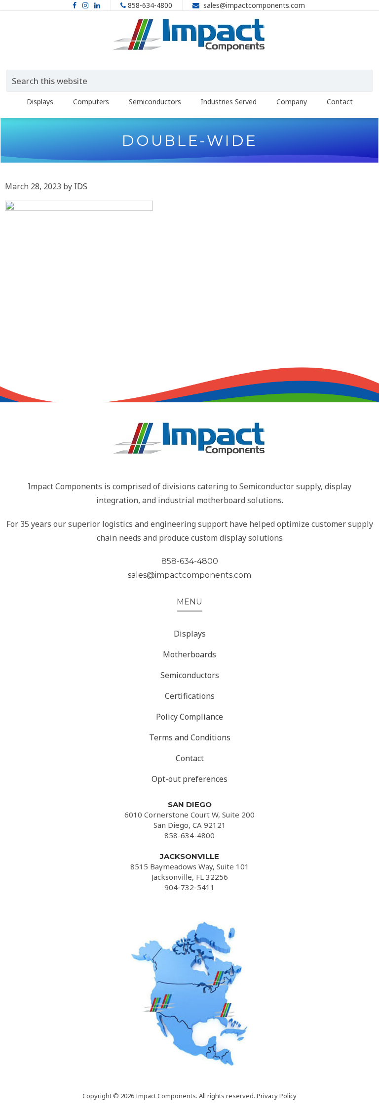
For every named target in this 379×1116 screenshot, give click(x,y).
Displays (190, 633)
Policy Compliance (189, 716)
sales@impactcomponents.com (254, 5)
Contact (190, 758)
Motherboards (189, 654)
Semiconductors (189, 675)
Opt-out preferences (189, 778)
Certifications (190, 695)
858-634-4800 (150, 5)
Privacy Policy (277, 1095)
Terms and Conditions (189, 737)
